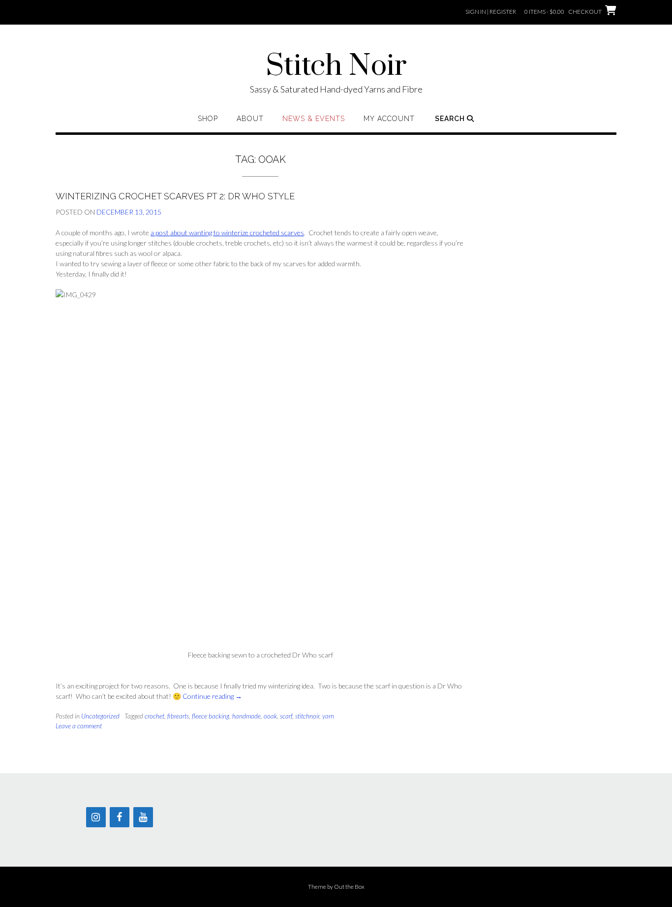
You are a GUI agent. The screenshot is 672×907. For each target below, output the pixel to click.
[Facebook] (119, 817)
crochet (154, 716)
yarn (328, 716)
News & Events (313, 119)
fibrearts (178, 716)
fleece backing (210, 716)
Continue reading (212, 696)
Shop (208, 119)
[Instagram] (96, 817)
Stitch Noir (336, 66)
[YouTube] (143, 817)
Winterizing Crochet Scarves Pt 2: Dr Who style (175, 196)
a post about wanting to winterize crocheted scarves (227, 232)
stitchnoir (307, 716)
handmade (246, 716)
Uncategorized (100, 716)
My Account (389, 119)
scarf (286, 716)
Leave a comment (79, 726)
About (250, 119)
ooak (270, 716)
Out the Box (349, 886)
